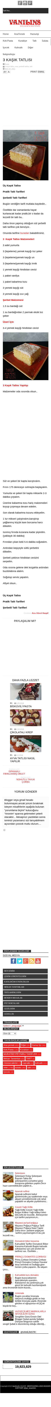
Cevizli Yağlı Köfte (24, 1207)
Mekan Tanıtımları (12, 1058)
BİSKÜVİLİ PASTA (21, 706)
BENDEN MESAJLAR (13, 998)
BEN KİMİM (9, 971)
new (16, 67)
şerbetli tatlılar (24, 67)
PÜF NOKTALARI (11, 1003)
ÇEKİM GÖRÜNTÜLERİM (15, 976)
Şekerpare (20, 1173)
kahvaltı (39, 1063)
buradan (24, 233)
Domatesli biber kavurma (27, 1241)
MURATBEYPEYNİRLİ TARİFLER (20, 1054)
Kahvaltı (18, 47)
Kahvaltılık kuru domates (27, 1275)
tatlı (31, 67)
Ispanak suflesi (22, 1191)
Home (6, 34)
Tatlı (34, 41)
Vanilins (15, 1386)
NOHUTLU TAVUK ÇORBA (25, 780)
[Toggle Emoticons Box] (4, 830)
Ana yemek (9, 1045)
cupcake (26, 1063)
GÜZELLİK (9, 1014)
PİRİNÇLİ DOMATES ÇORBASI (30, 1257)
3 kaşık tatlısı (9, 67)
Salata (45, 41)
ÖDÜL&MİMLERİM (12, 992)
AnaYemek (19, 34)
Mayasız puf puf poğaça (26, 1223)
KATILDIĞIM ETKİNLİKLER (16, 982)
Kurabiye (22, 41)
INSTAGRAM (25, 3)
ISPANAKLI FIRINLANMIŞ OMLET (14, 772)
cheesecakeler (11, 1063)
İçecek (6, 47)
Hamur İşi (36, 1045)
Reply (7, 64)
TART (29, 1058)
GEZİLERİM (9, 1009)
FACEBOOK (20, 3)
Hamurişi (34, 34)
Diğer (30, 47)
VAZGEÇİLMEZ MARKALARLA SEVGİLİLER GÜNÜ (30, 1312)
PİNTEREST (30, 3)
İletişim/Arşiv (9, 54)
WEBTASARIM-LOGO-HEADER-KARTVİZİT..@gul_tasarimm (33, 1387)
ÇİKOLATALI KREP (21, 732)
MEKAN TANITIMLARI (14, 987)
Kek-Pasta (8, 41)
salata (18, 1067)
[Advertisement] (23, 99)
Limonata (19, 1293)
